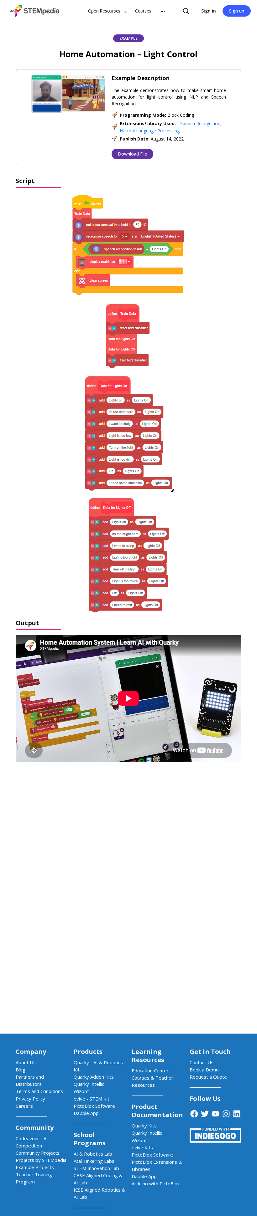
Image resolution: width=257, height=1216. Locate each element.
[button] (128, 38)
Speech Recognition (200, 123)
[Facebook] (194, 1113)
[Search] (186, 11)
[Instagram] (226, 1113)
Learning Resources (148, 1055)
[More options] (162, 11)
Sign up (236, 11)
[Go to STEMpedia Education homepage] (34, 10)
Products (88, 1051)
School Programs (90, 1139)
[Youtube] (215, 1113)
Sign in (208, 11)
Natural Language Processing (150, 131)
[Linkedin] (237, 1113)
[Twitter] (205, 1113)
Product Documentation (157, 1110)
